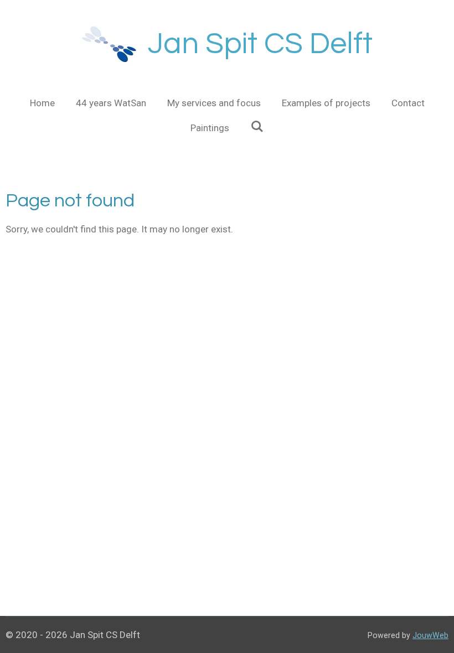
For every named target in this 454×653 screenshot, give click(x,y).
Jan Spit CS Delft (260, 44)
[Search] (257, 126)
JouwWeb (430, 635)
